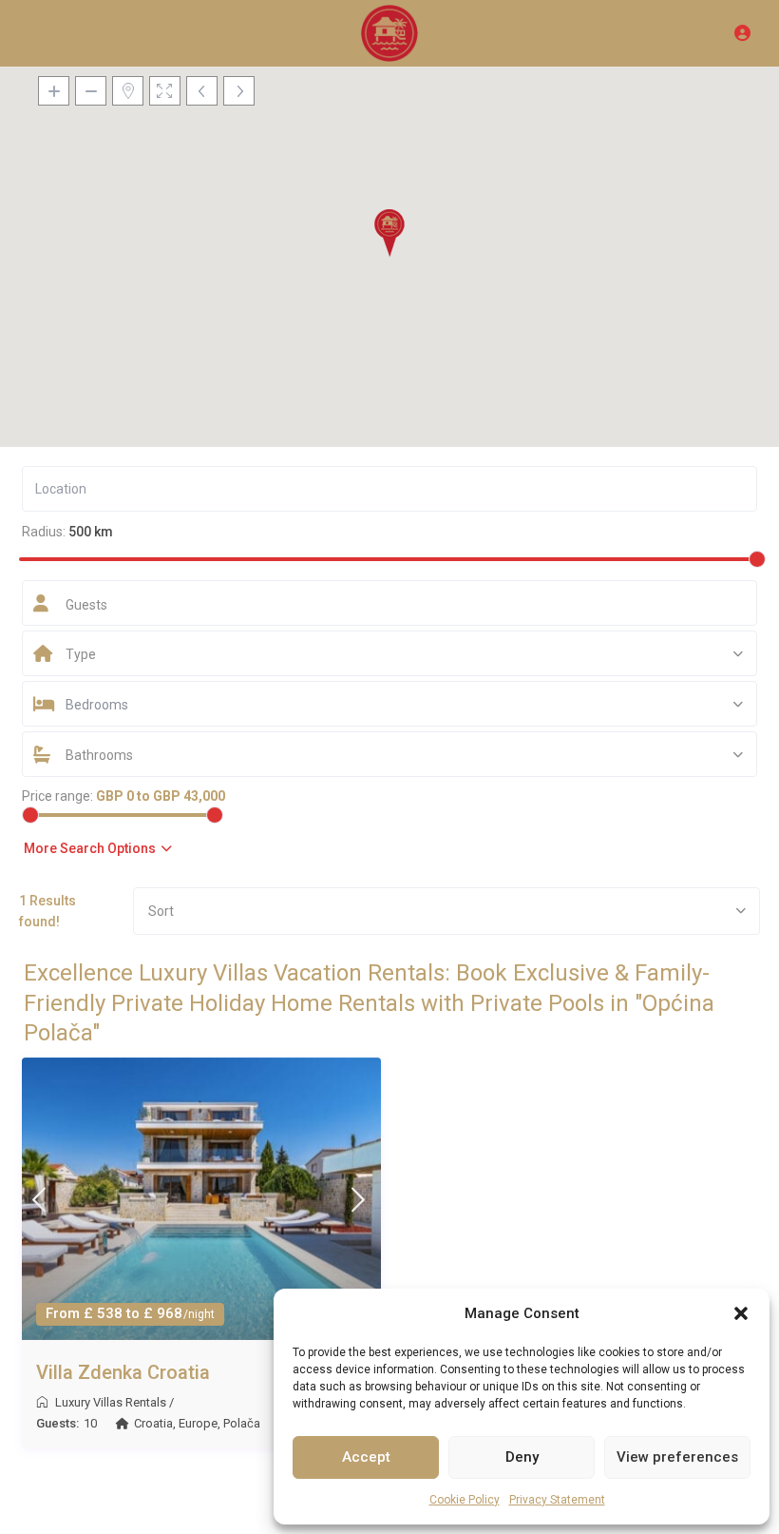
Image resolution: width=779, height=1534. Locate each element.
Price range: (57, 796)
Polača (241, 1423)
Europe (198, 1423)
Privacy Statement (557, 1499)
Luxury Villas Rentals (110, 1402)
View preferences (677, 1457)
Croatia (153, 1423)
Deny (522, 1457)
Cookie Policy (464, 1499)
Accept (366, 1457)
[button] (741, 1313)
